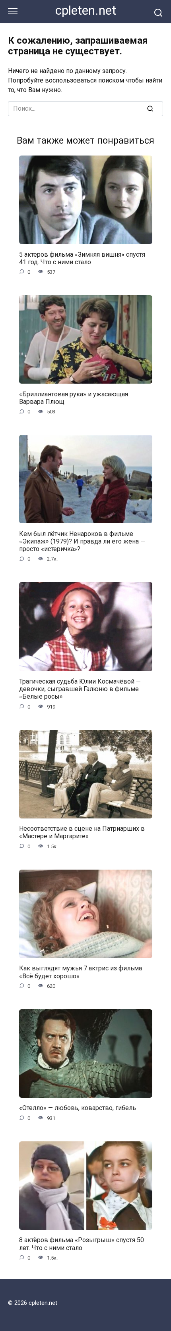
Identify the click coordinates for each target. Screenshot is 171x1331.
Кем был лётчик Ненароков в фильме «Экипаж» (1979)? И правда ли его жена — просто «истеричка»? (82, 541)
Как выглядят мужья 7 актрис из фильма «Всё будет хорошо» (80, 972)
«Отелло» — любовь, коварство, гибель (77, 1108)
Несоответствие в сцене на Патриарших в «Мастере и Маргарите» (82, 832)
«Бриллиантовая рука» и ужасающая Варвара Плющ (73, 397)
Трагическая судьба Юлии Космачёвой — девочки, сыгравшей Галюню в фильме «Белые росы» (80, 689)
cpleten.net (85, 10)
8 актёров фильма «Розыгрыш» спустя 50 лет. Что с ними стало (81, 1243)
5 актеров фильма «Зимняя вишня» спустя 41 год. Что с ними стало (82, 257)
